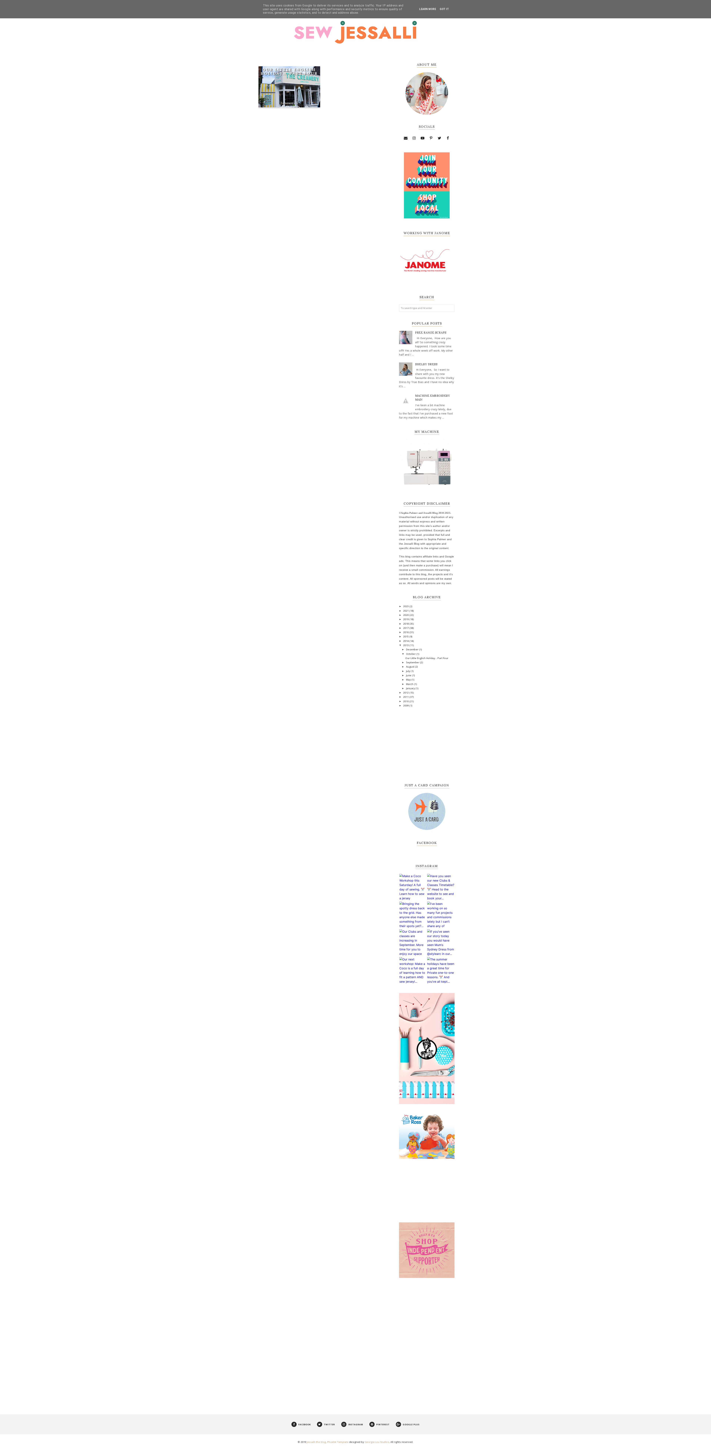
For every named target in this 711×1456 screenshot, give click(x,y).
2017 (406, 628)
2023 (406, 606)
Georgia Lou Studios (377, 1442)
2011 (406, 696)
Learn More (427, 9)
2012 (406, 692)
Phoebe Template (338, 1442)
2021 (406, 610)
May (408, 679)
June (409, 675)
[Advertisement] (427, 1342)
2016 (406, 632)
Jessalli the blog (316, 1442)
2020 (406, 615)
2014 (406, 641)
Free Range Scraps (430, 332)
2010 (406, 701)
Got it (444, 9)
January (410, 688)
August (410, 666)
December (412, 649)
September (413, 662)
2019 (406, 619)
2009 (406, 705)
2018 (406, 623)
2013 (406, 645)
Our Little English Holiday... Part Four (289, 71)
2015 (406, 636)
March (410, 684)
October (411, 654)
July (408, 671)
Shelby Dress (426, 364)
